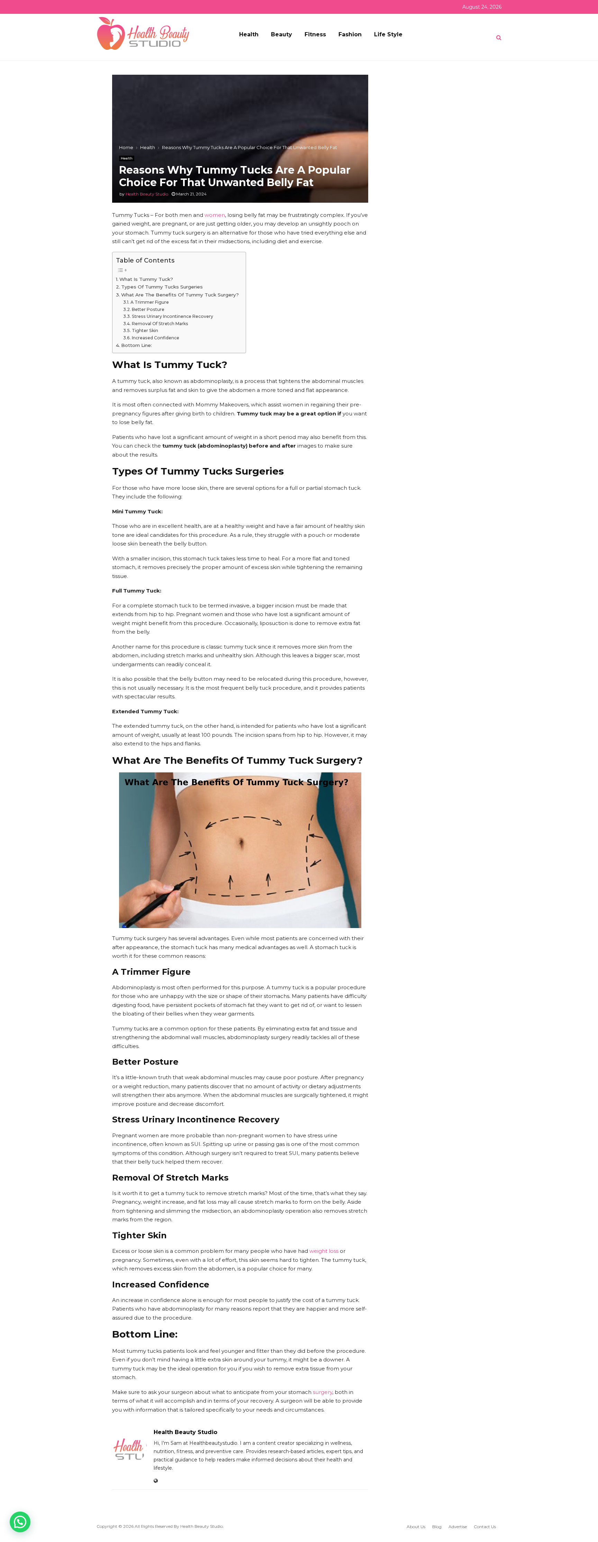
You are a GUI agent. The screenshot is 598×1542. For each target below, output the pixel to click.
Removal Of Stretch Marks (160, 323)
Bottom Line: (136, 345)
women (215, 215)
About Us (416, 1526)
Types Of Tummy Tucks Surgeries (162, 287)
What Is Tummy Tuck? (146, 279)
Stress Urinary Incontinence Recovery (172, 316)
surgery (322, 1392)
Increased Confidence (155, 337)
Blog (437, 1526)
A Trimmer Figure (149, 302)
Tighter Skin (145, 330)
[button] (20, 1522)
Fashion (350, 34)
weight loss (323, 1251)
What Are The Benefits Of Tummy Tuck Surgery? (180, 294)
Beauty (281, 34)
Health (249, 34)
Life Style (388, 34)
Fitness (315, 34)
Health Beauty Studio (147, 193)
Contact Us (485, 1526)
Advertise (457, 1526)
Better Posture (148, 309)
